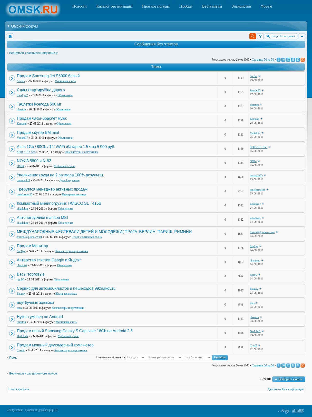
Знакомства (241, 6)
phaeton (21, 109)
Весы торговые (31, 274)
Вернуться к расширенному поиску (33, 53)
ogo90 (20, 279)
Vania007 (22, 137)
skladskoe (22, 208)
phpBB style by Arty (283, 411)
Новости (79, 6)
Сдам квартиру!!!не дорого (41, 90)
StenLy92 (22, 95)
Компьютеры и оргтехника (81, 152)
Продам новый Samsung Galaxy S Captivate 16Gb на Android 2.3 (75, 331)
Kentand (22, 123)
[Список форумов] (10, 36)
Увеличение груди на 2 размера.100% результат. (60, 175)
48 (293, 59)
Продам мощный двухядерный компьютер (55, 345)
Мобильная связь (65, 81)
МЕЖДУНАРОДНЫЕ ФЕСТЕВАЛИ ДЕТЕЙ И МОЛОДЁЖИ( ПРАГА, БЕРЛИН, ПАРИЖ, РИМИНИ (104, 232)
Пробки (185, 6)
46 (283, 59)
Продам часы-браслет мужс (42, 118)
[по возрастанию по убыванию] (205, 357)
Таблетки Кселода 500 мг (39, 104)
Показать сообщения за (111, 357)
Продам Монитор (32, 246)
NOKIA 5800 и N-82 (34, 161)
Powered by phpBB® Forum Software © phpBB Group (298, 411)
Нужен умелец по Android (40, 317)
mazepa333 (23, 180)
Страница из (263, 59)
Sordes (21, 81)
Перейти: (265, 379)
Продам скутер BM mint (38, 132)
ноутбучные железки (35, 302)
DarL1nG (22, 336)
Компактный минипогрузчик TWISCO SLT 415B (59, 203)
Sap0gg (21, 251)
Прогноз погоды (156, 6)
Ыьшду (21, 293)
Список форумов (19, 389)
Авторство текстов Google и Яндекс (49, 260)
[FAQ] (260, 36)
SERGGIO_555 (26, 152)
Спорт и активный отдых (87, 237)
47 (288, 59)
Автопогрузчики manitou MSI (42, 217)
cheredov (22, 265)
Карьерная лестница (74, 194)
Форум (266, 6)
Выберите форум (290, 379)
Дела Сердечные (69, 180)
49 (297, 59)
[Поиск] (252, 36)
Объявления (65, 95)
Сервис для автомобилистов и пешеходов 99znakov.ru (66, 288)
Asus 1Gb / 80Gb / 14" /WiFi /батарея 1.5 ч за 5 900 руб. (66, 147)
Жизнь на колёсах (66, 293)
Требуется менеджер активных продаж (52, 189)
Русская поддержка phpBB (41, 410)
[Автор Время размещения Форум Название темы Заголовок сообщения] (164, 357)
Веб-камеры (212, 6)
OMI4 (20, 166)
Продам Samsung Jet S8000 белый (48, 76)
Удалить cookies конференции (285, 389)
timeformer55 (24, 194)
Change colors (15, 410)
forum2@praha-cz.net (29, 237)
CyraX (21, 350)
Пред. (13, 357)
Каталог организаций (114, 6)
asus (19, 308)
